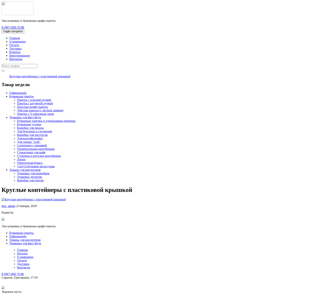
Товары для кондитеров (25, 169)
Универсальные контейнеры (36, 148)
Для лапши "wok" (29, 141)
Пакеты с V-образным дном (35, 113)
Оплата (14, 45)
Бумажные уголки (29, 124)
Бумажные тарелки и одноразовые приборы (46, 120)
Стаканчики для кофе (31, 152)
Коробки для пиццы (30, 127)
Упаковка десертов (29, 176)
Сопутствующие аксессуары (36, 166)
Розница (14, 52)
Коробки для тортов (30, 180)
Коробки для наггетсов (32, 134)
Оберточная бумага (30, 162)
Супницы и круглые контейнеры (39, 155)
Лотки (21, 159)
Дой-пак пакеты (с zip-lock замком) (40, 110)
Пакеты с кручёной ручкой (35, 103)
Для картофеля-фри (30, 138)
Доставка (15, 48)
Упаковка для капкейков (33, 173)
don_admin (8, 206)
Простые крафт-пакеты (32, 106)
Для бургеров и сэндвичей (34, 131)
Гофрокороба (17, 92)
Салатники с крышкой (32, 145)
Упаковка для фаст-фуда (25, 117)
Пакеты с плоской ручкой (34, 99)
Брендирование (19, 55)
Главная (14, 38)
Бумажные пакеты (21, 96)
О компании (17, 41)
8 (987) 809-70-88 (13, 27)
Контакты (15, 59)
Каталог (22, 253)
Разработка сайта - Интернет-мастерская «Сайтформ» (40, 287)
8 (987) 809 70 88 (13, 274)
